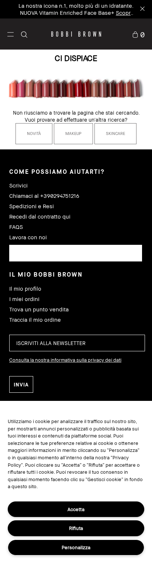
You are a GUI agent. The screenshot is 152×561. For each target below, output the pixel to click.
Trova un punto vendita (39, 309)
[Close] (142, 9)
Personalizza (76, 547)
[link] (138, 33)
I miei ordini (24, 299)
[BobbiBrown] (76, 34)
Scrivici (18, 185)
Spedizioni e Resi (31, 206)
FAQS (16, 227)
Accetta (76, 509)
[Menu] (10, 34)
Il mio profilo (25, 288)
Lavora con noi (28, 237)
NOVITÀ (34, 133)
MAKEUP (73, 133)
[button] (10, 34)
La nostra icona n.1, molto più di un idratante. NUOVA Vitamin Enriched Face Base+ (76, 12)
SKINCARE (115, 133)
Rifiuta (76, 528)
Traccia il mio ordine (35, 319)
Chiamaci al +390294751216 (44, 196)
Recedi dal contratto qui (39, 216)
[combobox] (75, 253)
